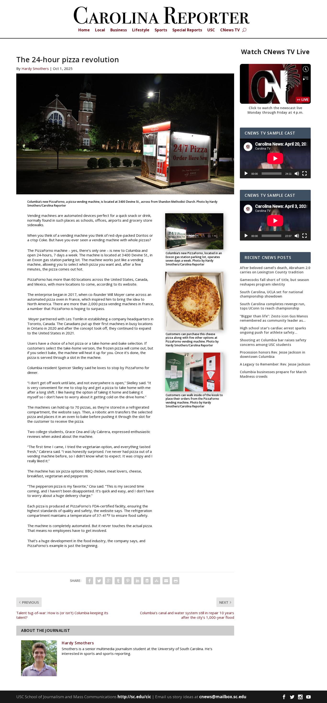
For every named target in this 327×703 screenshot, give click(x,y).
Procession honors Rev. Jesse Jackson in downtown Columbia (272, 354)
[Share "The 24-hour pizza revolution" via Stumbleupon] (156, 580)
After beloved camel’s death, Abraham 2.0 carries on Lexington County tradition (275, 270)
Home (84, 30)
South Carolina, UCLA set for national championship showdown (271, 294)
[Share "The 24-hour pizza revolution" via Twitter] (99, 580)
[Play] (246, 173)
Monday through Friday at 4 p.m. (275, 112)
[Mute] (296, 173)
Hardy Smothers (35, 68)
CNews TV (230, 30)
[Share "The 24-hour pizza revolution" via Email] (166, 580)
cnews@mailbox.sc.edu (222, 696)
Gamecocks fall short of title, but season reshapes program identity (274, 282)
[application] (275, 158)
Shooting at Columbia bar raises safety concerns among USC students (273, 342)
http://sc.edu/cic (134, 696)
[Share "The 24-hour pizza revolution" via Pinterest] (128, 580)
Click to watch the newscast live (275, 108)
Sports (161, 30)
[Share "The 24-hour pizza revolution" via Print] (175, 580)
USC (211, 30)
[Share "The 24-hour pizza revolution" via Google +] (108, 580)
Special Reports (187, 30)
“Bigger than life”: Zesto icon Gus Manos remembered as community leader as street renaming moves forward (274, 318)
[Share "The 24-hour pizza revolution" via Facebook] (89, 580)
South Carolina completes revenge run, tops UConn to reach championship (272, 306)
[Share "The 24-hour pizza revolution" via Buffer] (147, 580)
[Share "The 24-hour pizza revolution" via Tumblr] (118, 580)
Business (118, 30)
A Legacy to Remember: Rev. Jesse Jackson (275, 364)
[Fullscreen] (304, 173)
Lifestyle (140, 30)
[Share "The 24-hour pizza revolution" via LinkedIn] (137, 580)
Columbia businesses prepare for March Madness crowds (273, 374)
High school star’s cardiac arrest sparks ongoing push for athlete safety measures (273, 330)
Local (100, 30)
